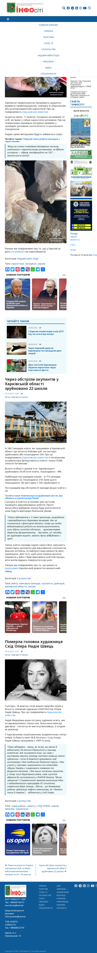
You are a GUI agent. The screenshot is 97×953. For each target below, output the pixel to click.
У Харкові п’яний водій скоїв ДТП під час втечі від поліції (46, 332)
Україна (48, 31)
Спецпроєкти (48, 73)
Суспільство (48, 49)
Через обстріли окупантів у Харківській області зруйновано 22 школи (53, 868)
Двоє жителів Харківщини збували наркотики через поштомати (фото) (42, 367)
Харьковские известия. (35, 111)
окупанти (47, 583)
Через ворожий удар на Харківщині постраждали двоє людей (45, 351)
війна (14, 583)
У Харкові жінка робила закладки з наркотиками (32, 140)
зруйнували (11, 568)
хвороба (9, 808)
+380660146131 (16, 902)
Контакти (61, 908)
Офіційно (48, 61)
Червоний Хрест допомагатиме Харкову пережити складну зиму (79, 94)
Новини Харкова (48, 25)
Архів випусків (81, 111)
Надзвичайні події (48, 55)
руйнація (59, 583)
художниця (22, 808)
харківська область (16, 586)
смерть (31, 805)
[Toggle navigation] (8, 19)
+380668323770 (16, 927)
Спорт (42, 898)
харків (41, 263)
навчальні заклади (29, 583)
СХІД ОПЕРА (43, 805)
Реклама (61, 905)
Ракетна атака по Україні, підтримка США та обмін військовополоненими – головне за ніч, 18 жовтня (19, 870)
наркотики (17, 263)
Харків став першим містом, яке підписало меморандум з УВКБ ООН (80, 84)
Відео (48, 67)
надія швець (18, 805)
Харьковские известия (35, 457)
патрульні (31, 263)
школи (31, 586)
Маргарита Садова (19, 397)
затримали (17, 251)
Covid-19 (48, 43)
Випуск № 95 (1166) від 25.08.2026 (80, 146)
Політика (48, 37)
